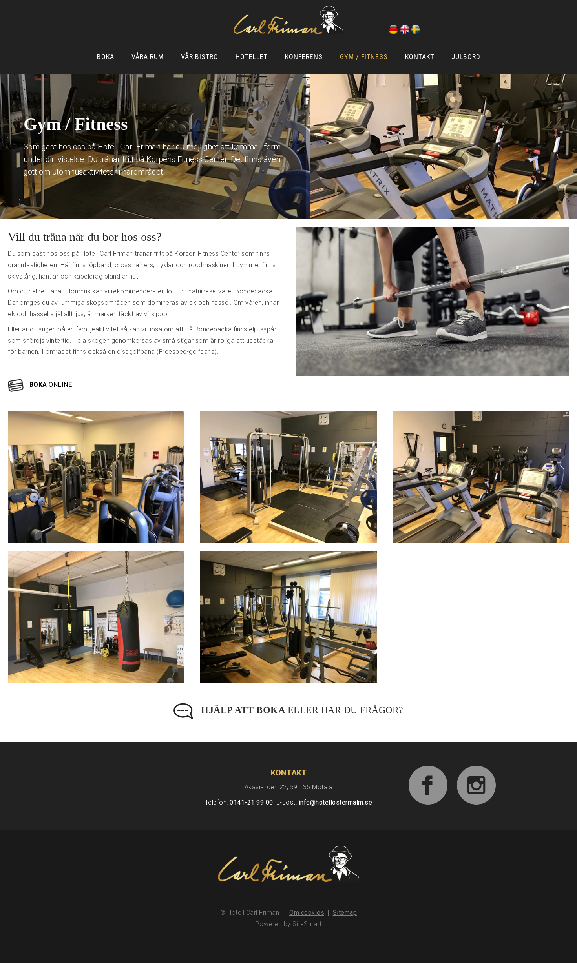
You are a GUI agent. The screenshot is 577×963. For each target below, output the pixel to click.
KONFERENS (304, 57)
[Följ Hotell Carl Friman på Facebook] (428, 777)
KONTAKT (419, 57)
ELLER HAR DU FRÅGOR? (302, 710)
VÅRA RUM (147, 57)
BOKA (105, 57)
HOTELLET (252, 57)
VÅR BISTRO (199, 57)
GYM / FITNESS (364, 57)
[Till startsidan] (288, 20)
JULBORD (465, 57)
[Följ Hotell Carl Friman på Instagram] (476, 777)
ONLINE (50, 384)
